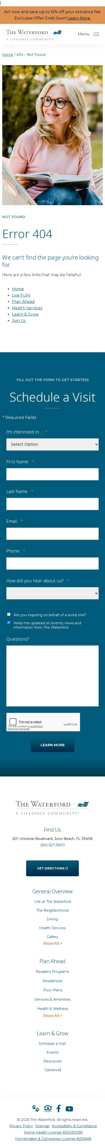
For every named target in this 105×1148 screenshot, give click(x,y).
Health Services (27, 308)
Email (14, 520)
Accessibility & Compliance (74, 1126)
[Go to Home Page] (34, 37)
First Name (20, 461)
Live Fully (21, 295)
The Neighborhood (52, 910)
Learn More (53, 745)
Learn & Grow (25, 314)
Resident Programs (52, 971)
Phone (15, 550)
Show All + (52, 943)
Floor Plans (52, 990)
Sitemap (42, 1126)
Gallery (52, 937)
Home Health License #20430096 (53, 1132)
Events (53, 1052)
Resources (52, 1061)
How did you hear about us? (38, 580)
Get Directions (50, 865)
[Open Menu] (96, 34)
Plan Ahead (23, 301)
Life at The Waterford (52, 901)
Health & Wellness (52, 1009)
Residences (52, 981)
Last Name (19, 490)
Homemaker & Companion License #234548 (53, 1139)
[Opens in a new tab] (59, 1108)
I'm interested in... (27, 431)
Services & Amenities (53, 999)
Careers (52, 1069)
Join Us (19, 320)
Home (7, 54)
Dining (52, 919)
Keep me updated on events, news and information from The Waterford (47, 625)
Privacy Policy (21, 1126)
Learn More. (79, 18)
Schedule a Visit (52, 1043)
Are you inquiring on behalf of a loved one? (50, 615)
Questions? (17, 638)
